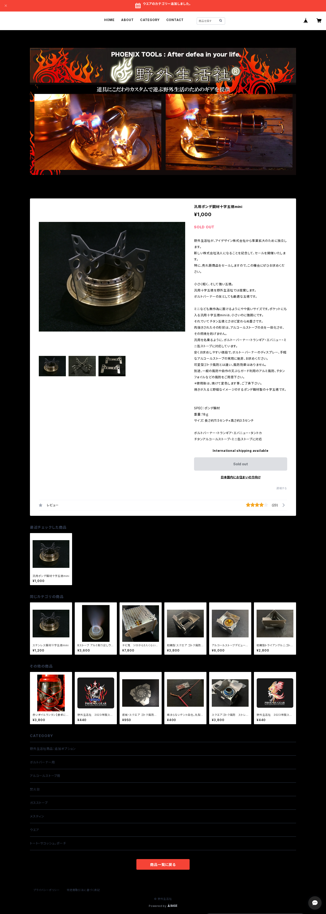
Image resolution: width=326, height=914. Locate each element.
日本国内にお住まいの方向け (241, 477)
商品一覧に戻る (163, 864)
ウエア (34, 830)
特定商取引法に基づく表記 (83, 890)
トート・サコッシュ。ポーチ (48, 843)
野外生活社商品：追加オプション (53, 749)
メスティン (37, 816)
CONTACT (175, 20)
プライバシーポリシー (46, 890)
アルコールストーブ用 (45, 776)
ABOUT (127, 20)
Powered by (158, 906)
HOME (109, 20)
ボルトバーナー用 (42, 762)
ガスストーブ (39, 803)
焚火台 (35, 789)
